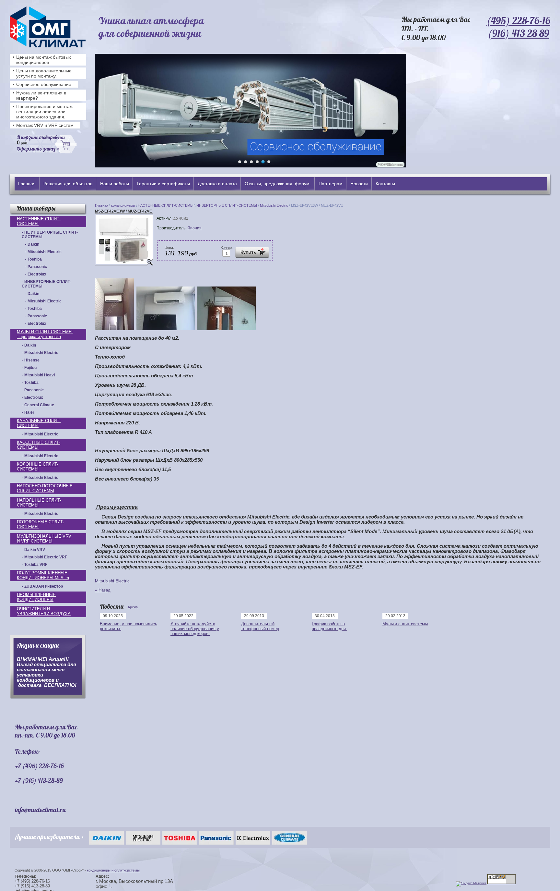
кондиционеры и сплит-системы (113, 870)
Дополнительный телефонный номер (260, 626)
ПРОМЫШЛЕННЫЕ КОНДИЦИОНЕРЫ (36, 597)
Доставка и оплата (217, 183)
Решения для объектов (67, 183)
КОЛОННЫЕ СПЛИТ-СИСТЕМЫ (37, 466)
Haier (29, 412)
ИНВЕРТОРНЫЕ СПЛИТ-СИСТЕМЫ (226, 205)
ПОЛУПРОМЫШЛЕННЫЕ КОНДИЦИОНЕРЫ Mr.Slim (43, 575)
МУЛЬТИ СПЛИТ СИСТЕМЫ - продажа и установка (45, 334)
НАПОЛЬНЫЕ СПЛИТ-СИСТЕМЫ (39, 502)
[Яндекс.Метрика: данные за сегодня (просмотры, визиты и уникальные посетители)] (471, 883)
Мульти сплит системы (405, 623)
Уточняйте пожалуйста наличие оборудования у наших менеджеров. (194, 628)
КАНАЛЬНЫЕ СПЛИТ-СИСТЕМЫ (39, 423)
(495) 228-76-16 (518, 20)
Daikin (33, 244)
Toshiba (35, 259)
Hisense (32, 360)
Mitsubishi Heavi (39, 375)
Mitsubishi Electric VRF (45, 557)
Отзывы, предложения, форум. (278, 183)
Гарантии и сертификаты (163, 183)
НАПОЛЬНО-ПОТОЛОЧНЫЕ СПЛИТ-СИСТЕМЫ (45, 488)
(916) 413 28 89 (518, 33)
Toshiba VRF (35, 564)
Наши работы (114, 183)
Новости (359, 183)
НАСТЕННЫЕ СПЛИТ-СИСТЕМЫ (39, 221)
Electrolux (37, 274)
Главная (27, 183)
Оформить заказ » (38, 148)
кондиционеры (123, 205)
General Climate (39, 405)
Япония (194, 228)
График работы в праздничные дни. (329, 626)
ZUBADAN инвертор (43, 586)
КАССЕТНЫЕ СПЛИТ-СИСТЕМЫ (38, 445)
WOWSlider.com (390, 164)
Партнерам (331, 183)
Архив (133, 607)
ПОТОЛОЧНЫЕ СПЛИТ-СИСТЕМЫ (40, 524)
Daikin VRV (34, 549)
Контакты (385, 183)
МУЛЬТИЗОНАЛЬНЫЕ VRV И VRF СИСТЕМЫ (44, 538)
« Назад (103, 590)
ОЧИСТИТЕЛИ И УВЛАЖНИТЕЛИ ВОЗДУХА (44, 611)
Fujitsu (30, 367)
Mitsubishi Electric (45, 252)
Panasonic (37, 266)
